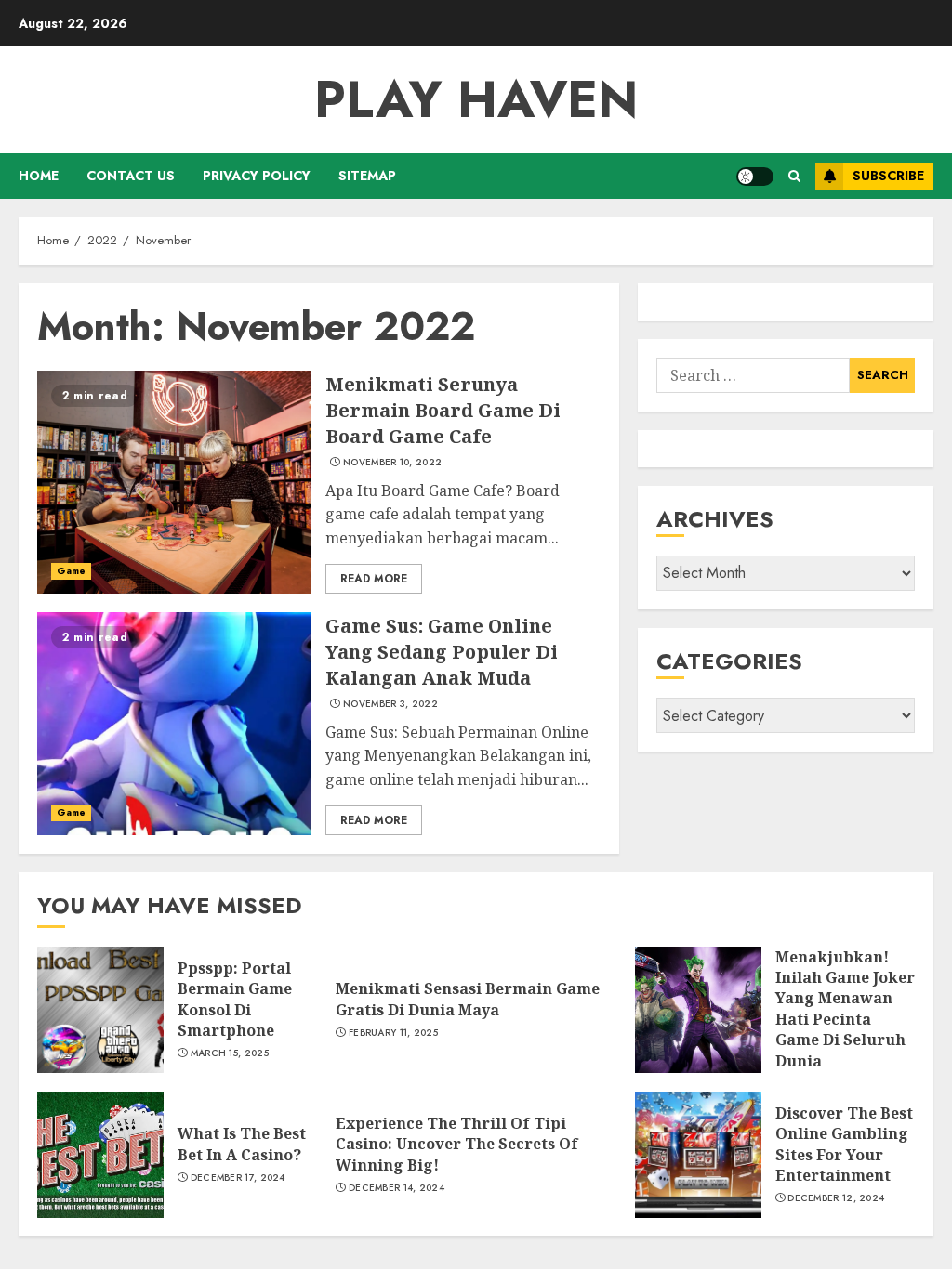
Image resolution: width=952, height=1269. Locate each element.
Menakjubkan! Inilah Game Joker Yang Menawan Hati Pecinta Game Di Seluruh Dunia (845, 1009)
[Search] (794, 176)
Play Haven (476, 99)
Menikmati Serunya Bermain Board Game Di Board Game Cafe (443, 410)
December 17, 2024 (238, 1177)
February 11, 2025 (393, 1033)
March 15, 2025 (230, 1053)
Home (39, 175)
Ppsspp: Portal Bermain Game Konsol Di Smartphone (235, 999)
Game (71, 571)
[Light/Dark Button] (755, 176)
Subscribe (888, 175)
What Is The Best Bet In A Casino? (242, 1143)
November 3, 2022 (390, 704)
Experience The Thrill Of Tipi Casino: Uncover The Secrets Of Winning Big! (457, 1144)
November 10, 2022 (392, 462)
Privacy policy (257, 175)
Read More (373, 578)
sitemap (367, 175)
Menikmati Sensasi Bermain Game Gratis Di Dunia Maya (468, 998)
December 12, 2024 (835, 1198)
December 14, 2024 (396, 1188)
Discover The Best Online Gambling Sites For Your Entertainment (844, 1144)
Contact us (130, 175)
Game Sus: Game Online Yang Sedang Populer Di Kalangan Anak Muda (441, 651)
